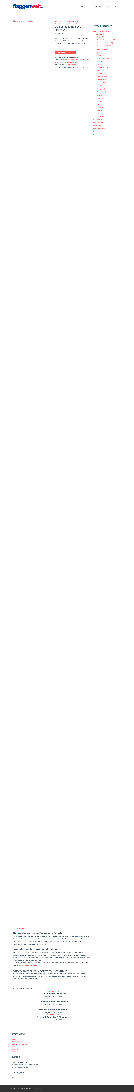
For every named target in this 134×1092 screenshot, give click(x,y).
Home (82, 6)
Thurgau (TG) (101, 101)
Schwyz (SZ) (101, 89)
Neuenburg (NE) (102, 76)
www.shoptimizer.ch (37, 1088)
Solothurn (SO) (101, 92)
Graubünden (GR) (102, 67)
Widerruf (14, 1051)
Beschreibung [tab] (21, 928)
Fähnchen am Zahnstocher (101, 31)
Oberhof (77, 62)
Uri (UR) (99, 104)
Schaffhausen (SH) (102, 86)
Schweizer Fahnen (98, 132)
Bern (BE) (100, 52)
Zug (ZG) (99, 113)
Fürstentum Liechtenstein (104, 58)
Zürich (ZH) (100, 116)
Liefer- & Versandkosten (19, 1044)
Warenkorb (107, 6)
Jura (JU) (100, 70)
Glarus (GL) (100, 64)
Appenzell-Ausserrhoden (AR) (106, 40)
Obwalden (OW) (102, 83)
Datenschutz (16, 1049)
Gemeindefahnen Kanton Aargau (64, 62)
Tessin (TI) (100, 98)
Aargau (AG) (78, 57)
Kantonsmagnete (98, 122)
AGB (13, 1046)
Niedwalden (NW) (102, 79)
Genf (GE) (100, 61)
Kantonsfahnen (97, 119)
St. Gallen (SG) (101, 95)
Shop (60, 21)
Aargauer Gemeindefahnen (71, 59)
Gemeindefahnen (68, 21)
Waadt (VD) (100, 107)
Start (56, 21)
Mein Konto (97, 6)
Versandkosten (72, 64)
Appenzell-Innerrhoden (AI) (105, 43)
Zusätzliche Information (29, 965)
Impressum (15, 1041)
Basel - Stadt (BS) (102, 49)
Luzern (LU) (100, 73)
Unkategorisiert (97, 135)
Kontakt (14, 1039)
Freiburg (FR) (101, 55)
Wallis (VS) (100, 110)
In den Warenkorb (65, 52)
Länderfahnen (97, 125)
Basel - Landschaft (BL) (104, 46)
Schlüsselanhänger (99, 128)
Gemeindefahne (84, 59)
